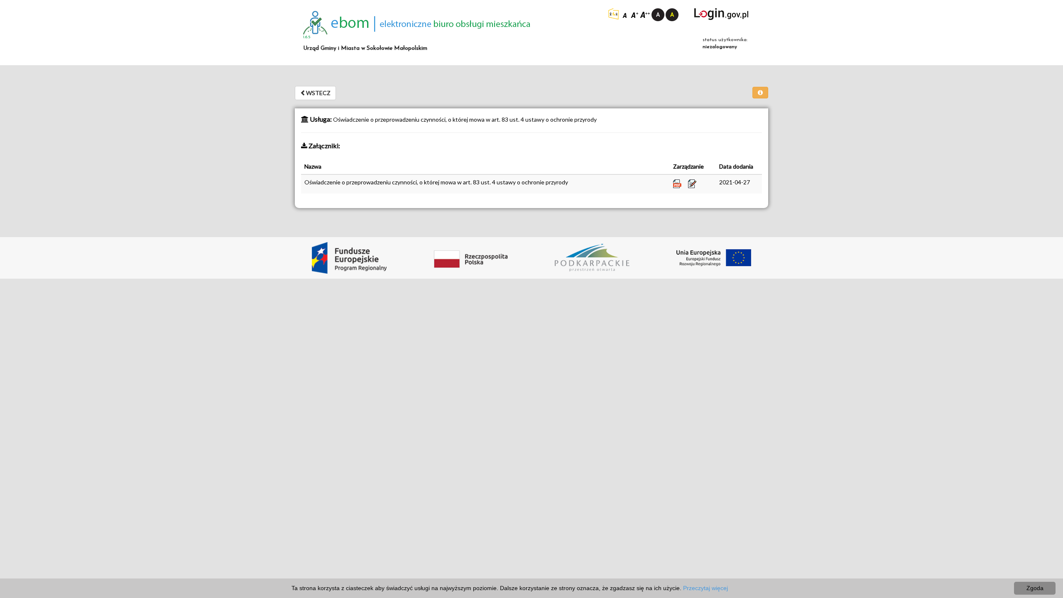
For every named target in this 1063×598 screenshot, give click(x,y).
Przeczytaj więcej (705, 588)
